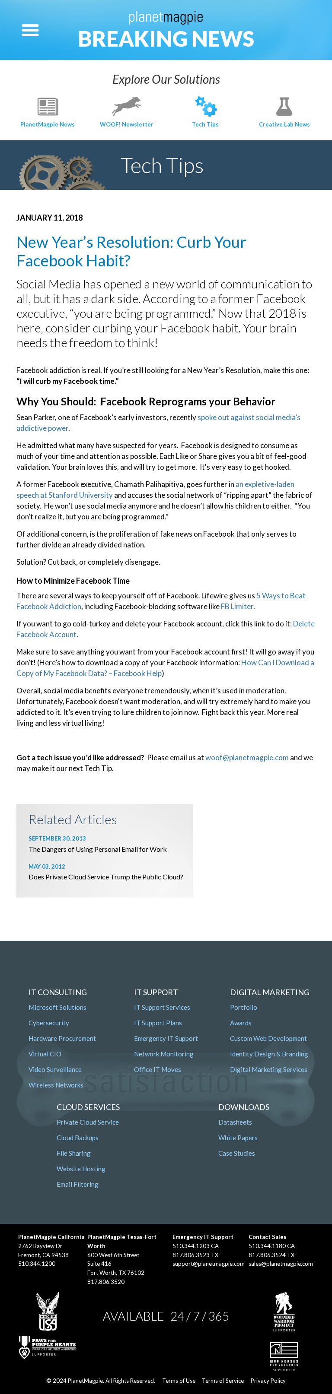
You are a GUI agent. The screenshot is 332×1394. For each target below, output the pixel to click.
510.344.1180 (267, 1245)
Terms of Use (178, 1380)
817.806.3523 (191, 1255)
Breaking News (166, 38)
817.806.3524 (267, 1255)
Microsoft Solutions (57, 1007)
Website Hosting (81, 1169)
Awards (241, 1023)
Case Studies (236, 1153)
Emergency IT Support (166, 1038)
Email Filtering (78, 1184)
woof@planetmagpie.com (247, 757)
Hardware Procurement (62, 1038)
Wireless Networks (56, 1085)
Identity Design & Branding (269, 1054)
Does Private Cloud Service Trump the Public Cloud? (106, 876)
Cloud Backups (78, 1137)
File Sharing (74, 1153)
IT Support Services (162, 1007)
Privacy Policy (268, 1380)
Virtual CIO (45, 1054)
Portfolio (243, 1007)
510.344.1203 (191, 1245)
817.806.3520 (105, 1281)
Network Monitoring (164, 1054)
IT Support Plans (158, 1023)
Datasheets (235, 1122)
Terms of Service (223, 1380)
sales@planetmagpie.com (281, 1263)
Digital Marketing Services (268, 1069)
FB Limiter (237, 606)
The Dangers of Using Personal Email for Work (98, 849)
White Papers (238, 1137)
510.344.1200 (36, 1263)
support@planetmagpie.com (208, 1263)
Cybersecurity (49, 1023)
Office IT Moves (157, 1069)
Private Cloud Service (88, 1122)
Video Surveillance (55, 1069)
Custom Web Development (268, 1038)
